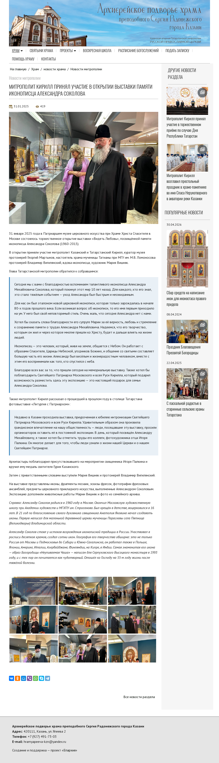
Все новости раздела (139, 697)
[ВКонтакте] (11, 678)
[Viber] (29, 678)
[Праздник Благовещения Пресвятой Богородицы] (187, 331)
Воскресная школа (97, 50)
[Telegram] (47, 678)
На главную (18, 69)
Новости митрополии (86, 69)
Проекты (66, 50)
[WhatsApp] (35, 678)
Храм (15, 50)
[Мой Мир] (23, 678)
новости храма (55, 69)
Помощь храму (23, 59)
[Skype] (41, 678)
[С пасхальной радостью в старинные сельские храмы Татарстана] (187, 384)
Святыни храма (41, 50)
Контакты (48, 59)
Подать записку (177, 50)
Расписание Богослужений (138, 50)
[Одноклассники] (17, 678)
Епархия (69, 750)
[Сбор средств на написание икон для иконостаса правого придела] (187, 259)
